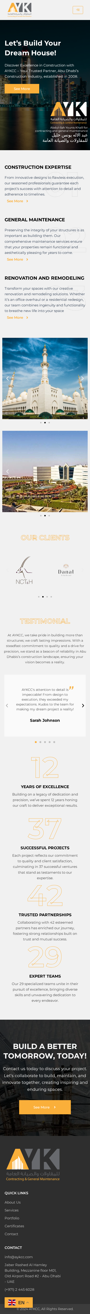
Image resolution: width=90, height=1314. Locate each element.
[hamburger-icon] (78, 10)
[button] (7, 379)
